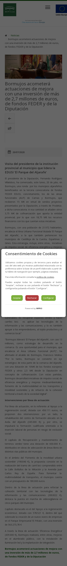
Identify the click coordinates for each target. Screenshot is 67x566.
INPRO (39, 308)
